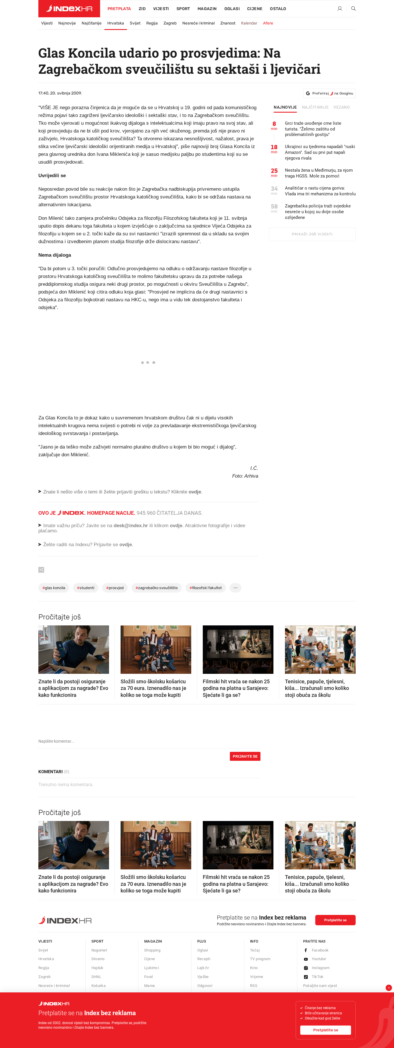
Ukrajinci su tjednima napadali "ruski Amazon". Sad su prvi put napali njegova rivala (320, 152)
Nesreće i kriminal (198, 23)
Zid (142, 8)
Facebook (320, 950)
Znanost (227, 23)
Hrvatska (115, 23)
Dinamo (98, 959)
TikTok (318, 977)
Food (148, 977)
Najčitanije (92, 23)
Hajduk (97, 968)
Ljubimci (151, 968)
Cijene (254, 8)
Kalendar (249, 23)
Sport (183, 8)
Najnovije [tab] (285, 107)
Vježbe (203, 977)
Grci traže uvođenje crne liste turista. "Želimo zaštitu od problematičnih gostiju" (313, 129)
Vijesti (161, 8)
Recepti (204, 959)
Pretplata (119, 8)
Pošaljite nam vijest (320, 985)
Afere (268, 23)
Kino (254, 968)
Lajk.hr (203, 968)
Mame (149, 985)
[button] (45, 648)
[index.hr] (69, 8)
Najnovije (67, 23)
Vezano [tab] (341, 107)
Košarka (98, 985)
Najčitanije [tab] (315, 107)
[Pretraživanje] (351, 9)
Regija (152, 23)
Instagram (321, 968)
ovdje (176, 525)
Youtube (319, 959)
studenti (85, 588)
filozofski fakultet (206, 588)
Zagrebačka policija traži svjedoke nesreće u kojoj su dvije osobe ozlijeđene (318, 211)
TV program (260, 959)
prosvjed (115, 588)
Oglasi (232, 8)
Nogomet (99, 950)
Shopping (152, 950)
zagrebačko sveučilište (157, 588)
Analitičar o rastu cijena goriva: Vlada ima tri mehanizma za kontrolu (320, 191)
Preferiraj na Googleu (332, 93)
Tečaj (255, 950)
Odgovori (205, 985)
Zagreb (170, 23)
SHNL (96, 977)
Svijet (135, 23)
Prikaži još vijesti (312, 234)
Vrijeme (256, 977)
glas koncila (53, 588)
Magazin (153, 941)
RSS (253, 985)
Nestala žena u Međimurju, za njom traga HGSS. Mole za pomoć (319, 173)
